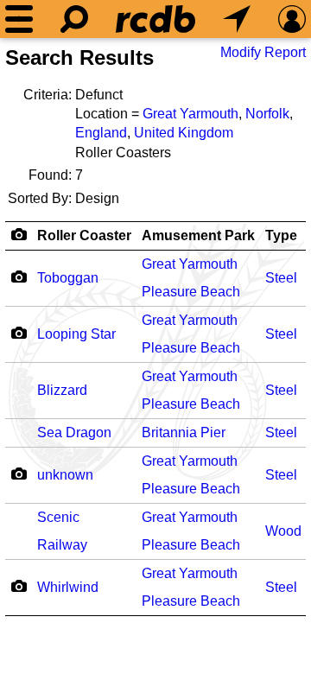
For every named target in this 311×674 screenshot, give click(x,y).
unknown (65, 474)
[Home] (155, 19)
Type (281, 235)
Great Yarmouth (190, 113)
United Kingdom (183, 132)
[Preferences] (292, 19)
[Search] (74, 19)
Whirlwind (67, 587)
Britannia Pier (183, 432)
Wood (283, 531)
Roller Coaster (84, 235)
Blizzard (62, 390)
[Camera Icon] (18, 276)
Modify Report (263, 52)
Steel (281, 277)
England (101, 132)
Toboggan (67, 277)
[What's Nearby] (237, 19)
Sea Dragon (74, 432)
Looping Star (76, 334)
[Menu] (19, 19)
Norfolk (267, 113)
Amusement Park (198, 235)
